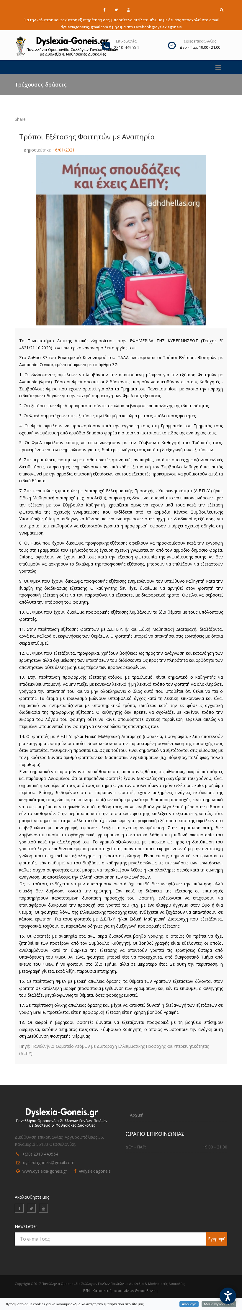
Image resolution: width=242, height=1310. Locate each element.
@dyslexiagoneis (95, 1171)
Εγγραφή (216, 1238)
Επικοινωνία (126, 41)
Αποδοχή (189, 1304)
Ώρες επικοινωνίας (200, 41)
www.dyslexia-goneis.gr (44, 1171)
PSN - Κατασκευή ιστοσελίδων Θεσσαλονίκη (120, 1290)
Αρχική (136, 1115)
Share (20, 119)
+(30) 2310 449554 (40, 1154)
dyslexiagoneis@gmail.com (48, 1162)
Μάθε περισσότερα (219, 1304)
